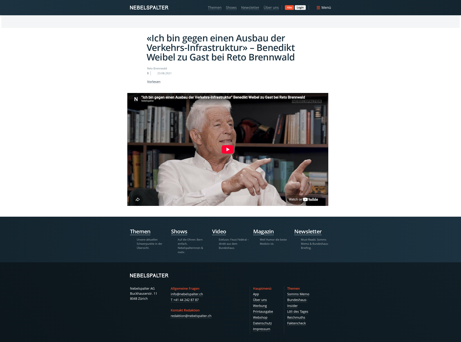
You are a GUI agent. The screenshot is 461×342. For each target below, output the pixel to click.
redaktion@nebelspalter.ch (191, 316)
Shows (231, 7)
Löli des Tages (297, 311)
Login (300, 7)
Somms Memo (298, 294)
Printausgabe (263, 311)
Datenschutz (262, 323)
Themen (214, 7)
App (256, 294)
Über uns (271, 7)
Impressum (261, 329)
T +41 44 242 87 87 (185, 300)
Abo (289, 7)
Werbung (260, 306)
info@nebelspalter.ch (187, 294)
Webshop (260, 317)
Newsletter (250, 7)
